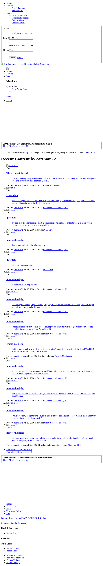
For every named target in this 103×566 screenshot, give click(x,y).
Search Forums (18, 8)
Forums (9, 6)
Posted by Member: (11, 38)
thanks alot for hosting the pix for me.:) (28, 245)
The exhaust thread (17, 173)
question (11, 217)
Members (10, 13)
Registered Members (20, 18)
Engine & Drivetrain (51, 185)
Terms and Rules (13, 511)
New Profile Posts (19, 89)
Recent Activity (18, 23)
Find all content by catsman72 (19, 449)
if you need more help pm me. (24, 285)
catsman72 (18, 185)
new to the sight (15, 239)
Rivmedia (22, 523)
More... (20, 57)
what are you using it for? (22, 265)
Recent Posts (17, 10)
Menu (8, 96)
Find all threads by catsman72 (19, 452)
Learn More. (89, 152)
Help (8, 509)
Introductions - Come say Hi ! (55, 207)
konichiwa (12, 195)
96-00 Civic (48, 230)
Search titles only (24, 33)
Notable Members (19, 15)
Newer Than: (8, 50)
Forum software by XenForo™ (26, 518)
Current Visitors (18, 20)
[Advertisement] (51, 123)
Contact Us (11, 506)
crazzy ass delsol (15, 343)
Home (9, 3)
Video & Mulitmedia (63, 356)
